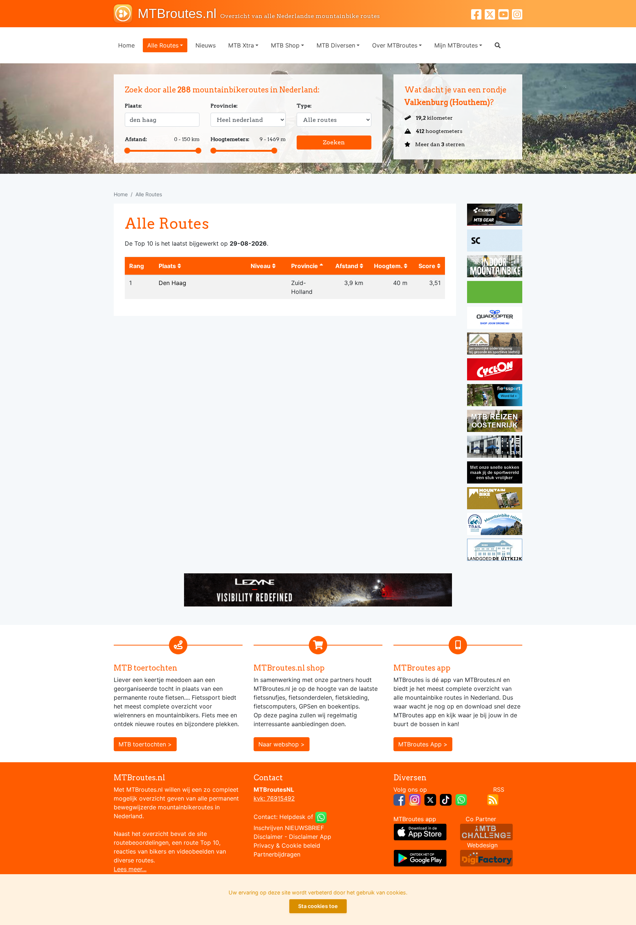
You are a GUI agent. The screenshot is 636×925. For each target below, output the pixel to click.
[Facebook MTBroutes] (478, 13)
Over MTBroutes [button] (394, 45)
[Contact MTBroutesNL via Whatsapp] (321, 816)
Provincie (305, 266)
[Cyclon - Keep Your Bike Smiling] (494, 370)
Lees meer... (130, 869)
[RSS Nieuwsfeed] (492, 799)
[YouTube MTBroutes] (505, 13)
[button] (497, 45)
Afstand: (136, 139)
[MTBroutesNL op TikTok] (446, 799)
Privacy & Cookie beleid (287, 845)
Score (427, 266)
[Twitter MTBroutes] (491, 13)
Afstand (347, 266)
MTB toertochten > (145, 744)
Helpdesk (292, 816)
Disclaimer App (310, 836)
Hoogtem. (389, 266)
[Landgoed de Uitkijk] (494, 551)
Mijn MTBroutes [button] (456, 45)
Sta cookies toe (318, 906)
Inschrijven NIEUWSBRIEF (289, 827)
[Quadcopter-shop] (494, 319)
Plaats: (133, 106)
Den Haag (172, 282)
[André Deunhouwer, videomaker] (486, 831)
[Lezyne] (318, 589)
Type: (304, 106)
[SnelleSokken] (494, 473)
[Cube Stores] (494, 215)
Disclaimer (268, 836)
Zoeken (334, 142)
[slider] (127, 151)
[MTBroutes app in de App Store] (420, 831)
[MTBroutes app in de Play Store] (420, 857)
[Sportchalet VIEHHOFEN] (494, 422)
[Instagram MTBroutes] (517, 13)
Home (126, 45)
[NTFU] (494, 396)
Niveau (261, 266)
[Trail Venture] (494, 525)
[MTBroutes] (126, 13)
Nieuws (205, 45)
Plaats (168, 266)
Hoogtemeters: (230, 139)
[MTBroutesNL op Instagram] (415, 799)
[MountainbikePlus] (494, 499)
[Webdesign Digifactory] (486, 857)
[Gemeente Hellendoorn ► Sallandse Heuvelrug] (494, 293)
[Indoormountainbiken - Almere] (494, 267)
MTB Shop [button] (285, 45)
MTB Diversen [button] (336, 45)
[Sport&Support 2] (494, 344)
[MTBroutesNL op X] (430, 799)
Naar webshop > (281, 744)
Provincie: (224, 106)
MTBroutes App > (423, 744)
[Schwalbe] (494, 241)
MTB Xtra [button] (241, 45)
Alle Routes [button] (163, 45)
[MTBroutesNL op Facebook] (399, 799)
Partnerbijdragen (277, 854)
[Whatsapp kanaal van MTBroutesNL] (461, 799)
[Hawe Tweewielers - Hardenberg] (494, 447)
